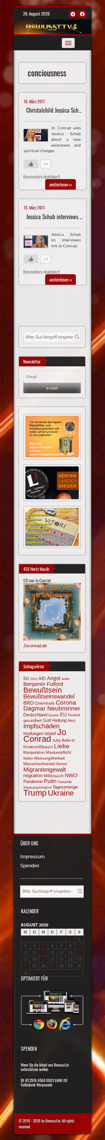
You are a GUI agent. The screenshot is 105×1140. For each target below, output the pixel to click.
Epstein (53, 715)
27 (52, 966)
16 (79, 952)
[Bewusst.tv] (52, 26)
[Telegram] (73, 14)
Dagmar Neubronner (51, 708)
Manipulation (34, 752)
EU (63, 714)
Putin (50, 781)
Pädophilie (65, 782)
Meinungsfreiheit (49, 758)
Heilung (59, 720)
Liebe (61, 746)
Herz (72, 720)
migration (33, 775)
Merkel (61, 764)
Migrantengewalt (44, 769)
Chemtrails (45, 703)
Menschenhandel (39, 763)
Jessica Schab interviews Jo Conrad (63, 216)
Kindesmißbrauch (38, 747)
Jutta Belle (61, 740)
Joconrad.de (35, 645)
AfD (42, 678)
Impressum (32, 856)
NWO (71, 775)
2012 (33, 679)
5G (26, 678)
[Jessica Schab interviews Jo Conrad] (38, 241)
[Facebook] (82, 14)
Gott (47, 720)
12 (43, 952)
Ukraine (61, 793)
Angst (53, 678)
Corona (66, 702)
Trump (35, 792)
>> (60, 184)
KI (73, 741)
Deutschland (35, 714)
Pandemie (33, 781)
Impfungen (33, 733)
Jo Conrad (44, 735)
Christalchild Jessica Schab (55, 110)
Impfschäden (41, 726)
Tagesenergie (65, 786)
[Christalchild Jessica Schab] (38, 135)
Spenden (29, 865)
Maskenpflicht (58, 752)
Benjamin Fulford (43, 684)
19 (43, 959)
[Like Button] (31, 163)
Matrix (28, 758)
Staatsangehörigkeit (37, 787)
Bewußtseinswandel (48, 696)
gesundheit (32, 720)
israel (50, 733)
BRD (28, 703)
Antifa (65, 679)
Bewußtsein (42, 690)
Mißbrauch (54, 775)
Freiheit (74, 715)
